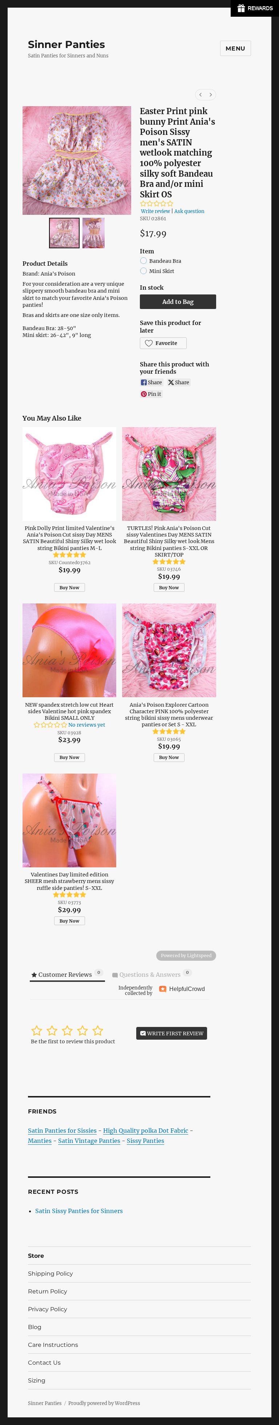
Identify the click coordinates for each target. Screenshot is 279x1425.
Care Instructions (53, 1344)
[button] (163, 343)
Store (36, 1255)
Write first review (174, 1033)
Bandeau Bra (165, 261)
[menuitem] (200, 94)
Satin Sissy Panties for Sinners (79, 1211)
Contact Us (44, 1362)
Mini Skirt (161, 271)
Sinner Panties (66, 44)
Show (255, 8)
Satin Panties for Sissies (62, 1130)
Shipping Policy (50, 1273)
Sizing (36, 1380)
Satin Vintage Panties (89, 1140)
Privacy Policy (47, 1309)
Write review (155, 211)
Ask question (189, 211)
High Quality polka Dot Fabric (145, 1130)
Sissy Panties (145, 1140)
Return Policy (47, 1291)
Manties (40, 1140)
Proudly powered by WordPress (104, 1403)
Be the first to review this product (73, 1041)
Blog (34, 1327)
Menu (236, 48)
